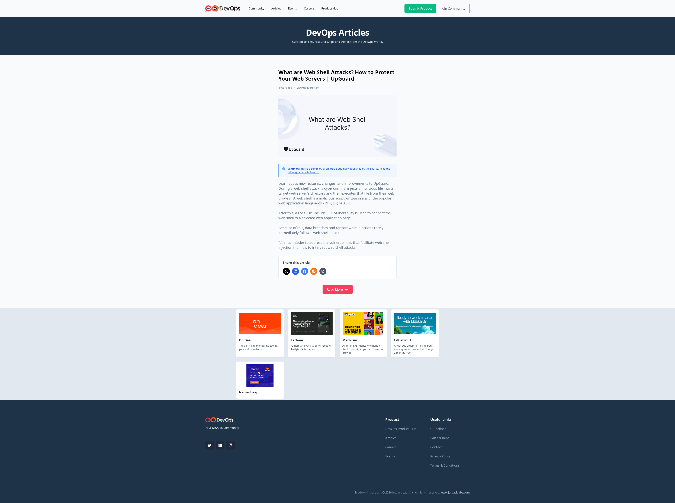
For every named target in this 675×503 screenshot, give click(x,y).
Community (256, 8)
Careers (309, 8)
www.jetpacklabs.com (455, 492)
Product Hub (329, 8)
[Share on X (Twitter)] (286, 271)
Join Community (453, 8)
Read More (335, 289)
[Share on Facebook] (304, 271)
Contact (436, 447)
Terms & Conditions (445, 465)
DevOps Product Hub (401, 429)
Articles (276, 8)
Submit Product (420, 8)
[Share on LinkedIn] (295, 271)
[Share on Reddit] (313, 271)
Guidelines (438, 429)
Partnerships (439, 438)
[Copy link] (322, 271)
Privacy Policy (440, 456)
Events (292, 8)
